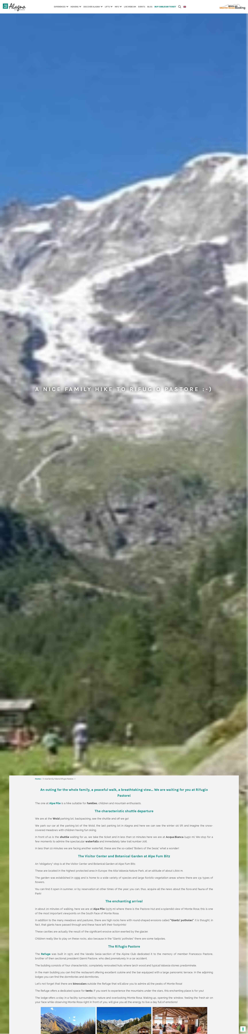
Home (38, 779)
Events (141, 7)
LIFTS (107, 7)
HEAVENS (75, 7)
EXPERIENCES (60, 7)
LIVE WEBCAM (130, 7)
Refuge (46, 953)
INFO (117, 7)
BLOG (149, 7)
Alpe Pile (55, 803)
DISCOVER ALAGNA (92, 7)
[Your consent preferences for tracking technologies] (243, 1029)
